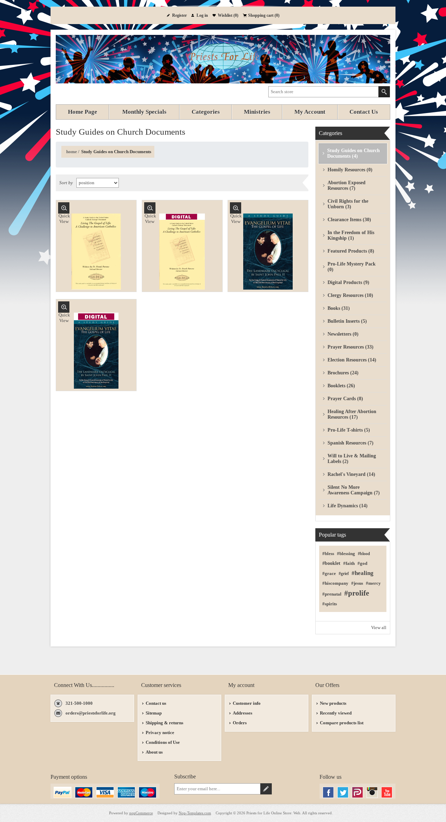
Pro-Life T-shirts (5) (349, 430)
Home (71, 151)
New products (333, 703)
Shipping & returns (164, 722)
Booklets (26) (341, 385)
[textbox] (323, 91)
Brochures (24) (343, 372)
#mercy (373, 583)
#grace (329, 573)
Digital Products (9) (348, 282)
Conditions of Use (163, 742)
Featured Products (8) (351, 251)
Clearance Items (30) (349, 219)
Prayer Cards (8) (345, 398)
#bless (328, 553)
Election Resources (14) (352, 360)
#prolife (356, 593)
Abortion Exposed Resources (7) (347, 185)
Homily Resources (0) (350, 169)
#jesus (357, 583)
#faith (349, 563)
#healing (363, 573)
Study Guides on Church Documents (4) (353, 153)
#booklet (331, 563)
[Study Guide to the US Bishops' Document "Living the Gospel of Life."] (182, 252)
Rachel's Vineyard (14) (351, 474)
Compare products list (341, 722)
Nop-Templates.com (195, 813)
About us (154, 752)
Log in (202, 15)
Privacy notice (160, 732)
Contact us (156, 703)
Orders (240, 722)
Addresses (242, 713)
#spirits (329, 603)
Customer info (247, 703)
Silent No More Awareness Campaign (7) (354, 490)
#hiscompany (335, 583)
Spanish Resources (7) (351, 443)
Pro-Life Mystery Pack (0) (352, 266)
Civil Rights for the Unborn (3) (348, 204)
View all (378, 627)
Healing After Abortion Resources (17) (352, 414)
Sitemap (154, 713)
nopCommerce (141, 813)
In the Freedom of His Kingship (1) (351, 235)
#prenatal (331, 594)
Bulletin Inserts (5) (347, 321)
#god (362, 563)
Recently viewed (336, 713)
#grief (344, 573)
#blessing (346, 553)
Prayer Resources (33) (351, 347)
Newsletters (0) (343, 334)
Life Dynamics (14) (348, 505)
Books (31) (339, 308)
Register (179, 15)
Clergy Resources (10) (350, 295)
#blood (364, 553)
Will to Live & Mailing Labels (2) (352, 458)
